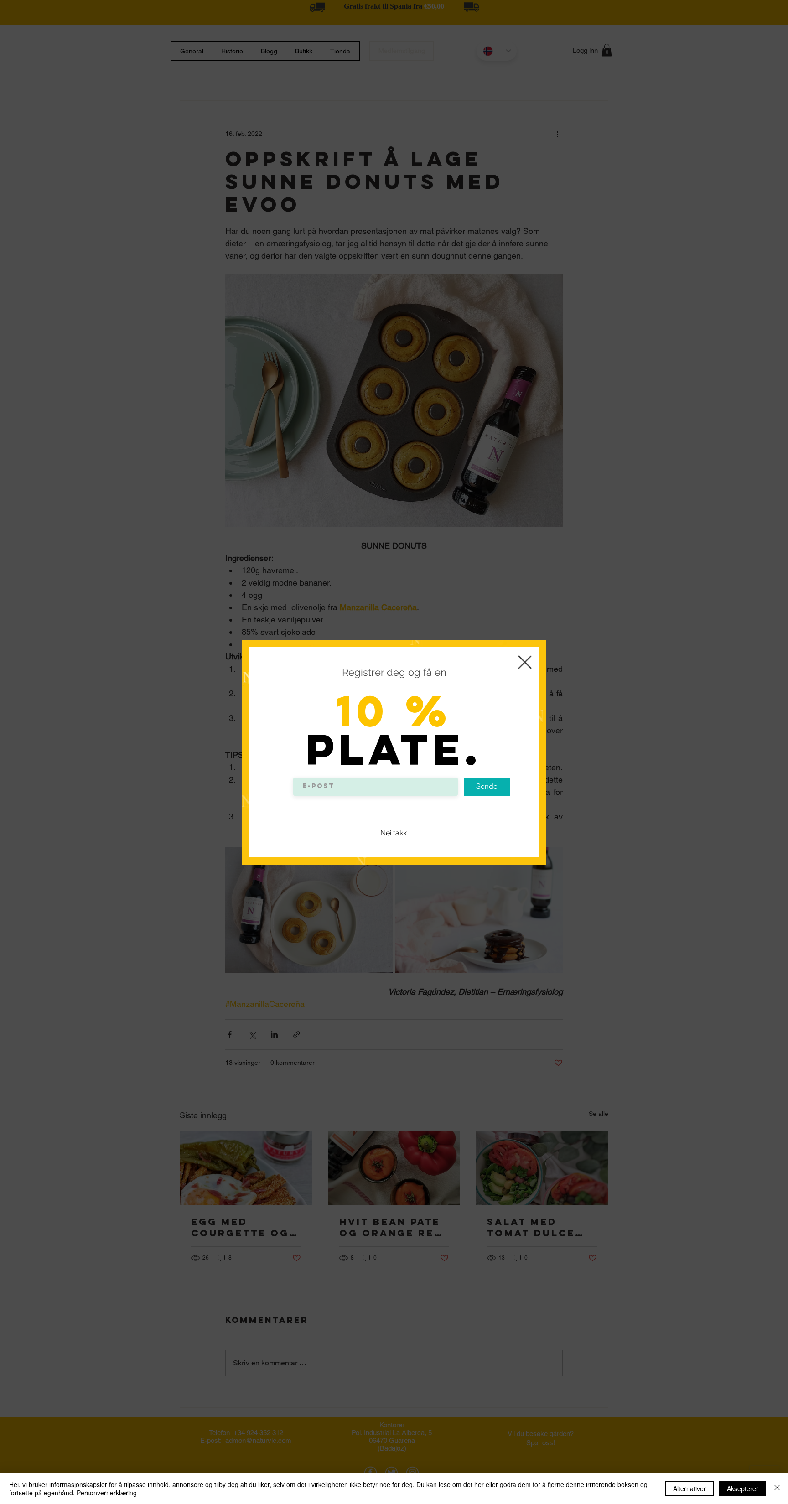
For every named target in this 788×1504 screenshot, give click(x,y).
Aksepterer (742, 1488)
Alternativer (689, 1488)
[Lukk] (777, 1488)
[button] (525, 662)
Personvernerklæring (107, 1492)
